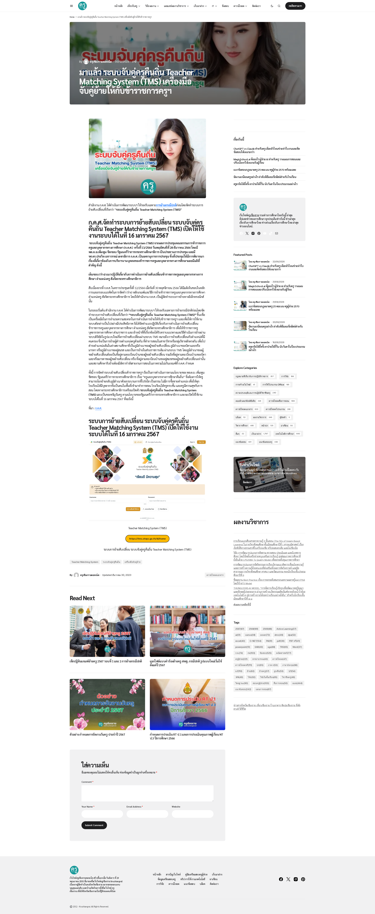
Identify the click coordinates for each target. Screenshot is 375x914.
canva (250, 634)
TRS (284, 647)
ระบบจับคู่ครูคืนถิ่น (111, 562)
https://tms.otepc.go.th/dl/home (147, 538)
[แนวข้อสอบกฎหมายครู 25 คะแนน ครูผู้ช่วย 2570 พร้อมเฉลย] (240, 307)
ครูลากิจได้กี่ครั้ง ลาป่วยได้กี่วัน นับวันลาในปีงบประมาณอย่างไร (265, 184)
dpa (292, 634)
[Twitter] (247, 233)
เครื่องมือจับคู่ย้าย (132, 562)
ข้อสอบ (266, 653)
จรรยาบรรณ (260, 659)
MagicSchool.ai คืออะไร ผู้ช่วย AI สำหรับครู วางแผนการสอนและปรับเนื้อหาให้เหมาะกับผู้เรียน (267, 160)
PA (269, 641)
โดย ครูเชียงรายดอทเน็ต (259, 261)
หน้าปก (267, 425)
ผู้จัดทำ (285, 417)
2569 (267, 628)
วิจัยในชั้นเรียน (268, 677)
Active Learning (286, 628)
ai (237, 634)
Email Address (135, 806)
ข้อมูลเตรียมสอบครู (167, 879)
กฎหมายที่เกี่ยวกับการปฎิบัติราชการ (255, 376)
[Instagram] (253, 233)
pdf (280, 641)
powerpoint (242, 647)
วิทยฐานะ (241, 683)
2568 (253, 628)
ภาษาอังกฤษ (289, 665)
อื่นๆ (240, 433)
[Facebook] (241, 233)
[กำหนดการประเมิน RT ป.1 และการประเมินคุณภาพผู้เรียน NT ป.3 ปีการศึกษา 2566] (187, 704)
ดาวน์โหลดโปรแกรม (278, 409)
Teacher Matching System (84, 562)
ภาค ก (273, 665)
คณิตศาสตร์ (283, 653)
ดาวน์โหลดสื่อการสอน (282, 401)
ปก (260, 665)
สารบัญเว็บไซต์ (173, 874)
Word (297, 647)
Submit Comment (94, 825)
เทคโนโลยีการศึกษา (288, 433)
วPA (239, 677)
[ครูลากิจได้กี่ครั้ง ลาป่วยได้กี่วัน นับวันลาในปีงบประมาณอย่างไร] (240, 347)
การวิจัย (287, 376)
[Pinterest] (259, 233)
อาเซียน (287, 425)
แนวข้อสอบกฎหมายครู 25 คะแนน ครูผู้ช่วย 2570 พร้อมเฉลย (265, 169)
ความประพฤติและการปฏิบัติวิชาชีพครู (256, 392)
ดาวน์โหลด (279, 659)
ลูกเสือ (278, 671)
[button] (71, 6)
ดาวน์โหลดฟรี (243, 665)
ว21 (291, 671)
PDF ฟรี (294, 641)
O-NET (255, 641)
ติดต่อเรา (247, 482)
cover (265, 634)
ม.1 (238, 671)
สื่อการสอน (281, 683)
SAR (259, 647)
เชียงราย (254, 215)
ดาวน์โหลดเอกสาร (215, 575)
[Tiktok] (271, 233)
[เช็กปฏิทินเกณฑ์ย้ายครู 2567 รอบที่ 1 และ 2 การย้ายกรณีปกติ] (107, 631)
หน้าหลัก (157, 874)
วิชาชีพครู (288, 677)
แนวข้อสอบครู (268, 441)
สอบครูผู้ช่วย (261, 683)
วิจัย (251, 677)
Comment (87, 781)
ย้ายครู (264, 671)
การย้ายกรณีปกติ (166, 205)
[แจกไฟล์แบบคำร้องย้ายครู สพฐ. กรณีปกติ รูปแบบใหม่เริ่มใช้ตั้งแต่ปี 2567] (187, 631)
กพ (251, 653)
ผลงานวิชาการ (262, 417)
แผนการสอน (263, 689)
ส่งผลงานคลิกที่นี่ (242, 604)
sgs (271, 647)
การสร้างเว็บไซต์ (245, 384)
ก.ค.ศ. (98, 408)
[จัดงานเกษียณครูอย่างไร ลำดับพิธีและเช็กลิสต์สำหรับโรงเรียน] (240, 327)
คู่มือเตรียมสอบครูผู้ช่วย (196, 874)
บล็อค (240, 417)
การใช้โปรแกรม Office (276, 384)
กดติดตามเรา (295, 5)
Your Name (87, 806)
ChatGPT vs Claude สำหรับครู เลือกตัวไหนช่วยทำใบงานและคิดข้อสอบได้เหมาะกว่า (267, 150)
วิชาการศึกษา (245, 425)
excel (240, 641)
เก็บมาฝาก (260, 433)
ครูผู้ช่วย (241, 659)
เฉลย (297, 683)
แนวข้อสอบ (243, 441)
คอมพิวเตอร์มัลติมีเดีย (248, 401)
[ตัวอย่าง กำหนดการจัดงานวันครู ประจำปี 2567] (107, 704)
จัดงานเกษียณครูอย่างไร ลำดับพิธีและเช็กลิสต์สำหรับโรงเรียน (265, 177)
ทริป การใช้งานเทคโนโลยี (192, 879)
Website (176, 806)
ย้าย (250, 671)
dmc (279, 634)
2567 (239, 628)
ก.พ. (239, 653)
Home (72, 17)
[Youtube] (265, 233)
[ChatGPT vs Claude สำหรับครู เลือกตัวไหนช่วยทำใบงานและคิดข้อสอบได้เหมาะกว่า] (240, 266)
